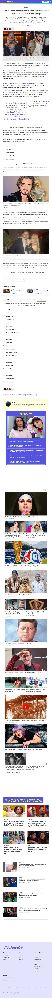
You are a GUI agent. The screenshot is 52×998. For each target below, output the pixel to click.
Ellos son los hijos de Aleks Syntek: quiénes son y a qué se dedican (41, 291)
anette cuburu (20, 394)
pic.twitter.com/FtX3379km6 (16, 119)
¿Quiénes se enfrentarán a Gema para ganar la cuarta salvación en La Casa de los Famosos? (32, 894)
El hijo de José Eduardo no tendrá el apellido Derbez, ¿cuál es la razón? (18, 291)
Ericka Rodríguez (27, 867)
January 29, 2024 (46, 103)
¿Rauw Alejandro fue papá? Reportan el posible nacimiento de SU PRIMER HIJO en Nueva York (27, 451)
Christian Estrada (31, 394)
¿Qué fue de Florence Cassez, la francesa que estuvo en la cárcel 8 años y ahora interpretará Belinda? (33, 909)
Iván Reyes (17, 293)
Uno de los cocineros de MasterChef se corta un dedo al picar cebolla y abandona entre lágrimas (32, 879)
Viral (20, 862)
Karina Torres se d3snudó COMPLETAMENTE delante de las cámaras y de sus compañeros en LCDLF (13, 850)
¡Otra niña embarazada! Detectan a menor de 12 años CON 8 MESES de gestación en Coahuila (33, 864)
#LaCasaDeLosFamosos (16, 112)
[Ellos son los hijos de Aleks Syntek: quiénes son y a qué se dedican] (30, 291)
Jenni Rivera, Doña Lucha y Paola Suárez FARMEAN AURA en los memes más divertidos (26, 446)
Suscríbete (45, 1)
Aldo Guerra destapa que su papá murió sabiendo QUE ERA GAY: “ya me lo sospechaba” (26, 456)
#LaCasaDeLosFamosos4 (16, 114)
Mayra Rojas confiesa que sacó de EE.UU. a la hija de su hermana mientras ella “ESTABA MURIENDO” (24, 440)
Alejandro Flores (26, 882)
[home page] (8, 2)
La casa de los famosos (9, 394)
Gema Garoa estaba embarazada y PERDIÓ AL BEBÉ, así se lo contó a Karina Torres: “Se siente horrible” (14, 823)
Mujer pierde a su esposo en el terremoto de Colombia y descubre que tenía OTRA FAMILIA (25, 462)
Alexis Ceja (29, 25)
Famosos (26, 7)
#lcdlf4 (16, 116)
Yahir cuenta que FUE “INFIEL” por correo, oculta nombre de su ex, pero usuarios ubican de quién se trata (37, 824)
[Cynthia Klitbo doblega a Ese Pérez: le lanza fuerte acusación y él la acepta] (38, 837)
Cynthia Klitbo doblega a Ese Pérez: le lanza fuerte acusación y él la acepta (37, 849)
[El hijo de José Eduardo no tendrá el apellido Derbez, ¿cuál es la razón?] (6, 291)
